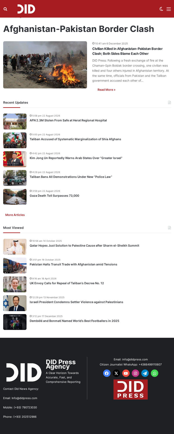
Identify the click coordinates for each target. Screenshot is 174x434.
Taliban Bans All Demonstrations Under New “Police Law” (71, 177)
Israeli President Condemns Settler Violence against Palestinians (76, 302)
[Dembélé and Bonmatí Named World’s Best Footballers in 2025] (15, 322)
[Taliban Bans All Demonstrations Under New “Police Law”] (15, 178)
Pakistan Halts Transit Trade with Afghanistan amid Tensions (73, 264)
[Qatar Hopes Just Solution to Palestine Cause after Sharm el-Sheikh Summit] (15, 247)
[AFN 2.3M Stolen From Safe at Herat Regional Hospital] (15, 121)
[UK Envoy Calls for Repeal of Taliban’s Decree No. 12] (15, 284)
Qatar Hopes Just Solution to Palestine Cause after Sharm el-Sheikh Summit (84, 245)
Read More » (106, 89)
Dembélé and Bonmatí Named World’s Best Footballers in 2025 (74, 321)
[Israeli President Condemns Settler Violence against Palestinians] (15, 303)
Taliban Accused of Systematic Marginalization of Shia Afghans (75, 139)
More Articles (15, 215)
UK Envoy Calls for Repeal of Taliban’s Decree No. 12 (67, 283)
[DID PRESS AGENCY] (26, 9)
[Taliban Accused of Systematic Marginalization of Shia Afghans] (15, 140)
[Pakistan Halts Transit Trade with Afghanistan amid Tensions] (15, 265)
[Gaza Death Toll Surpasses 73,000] (15, 197)
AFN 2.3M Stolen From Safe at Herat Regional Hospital (68, 120)
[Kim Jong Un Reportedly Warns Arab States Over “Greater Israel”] (15, 159)
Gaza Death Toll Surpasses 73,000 (54, 195)
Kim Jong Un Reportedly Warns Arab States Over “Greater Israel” (76, 158)
